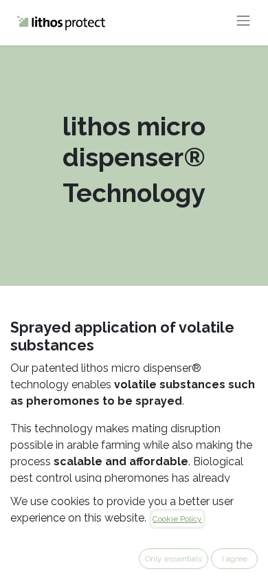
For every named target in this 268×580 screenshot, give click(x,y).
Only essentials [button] (173, 559)
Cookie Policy (177, 519)
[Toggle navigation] (243, 22)
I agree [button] (234, 559)
